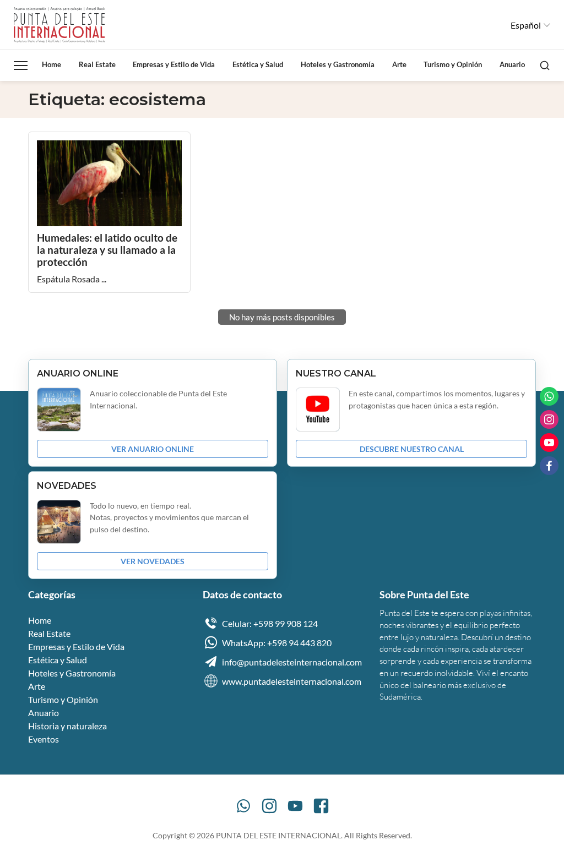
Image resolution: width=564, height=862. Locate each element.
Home (51, 64)
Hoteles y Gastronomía (338, 64)
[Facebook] (321, 806)
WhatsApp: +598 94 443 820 (277, 642)
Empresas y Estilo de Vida (174, 64)
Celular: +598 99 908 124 (270, 623)
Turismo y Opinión (453, 64)
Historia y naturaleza (67, 726)
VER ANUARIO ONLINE (152, 449)
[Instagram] (269, 806)
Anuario (512, 64)
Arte (399, 64)
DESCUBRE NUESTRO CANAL (412, 449)
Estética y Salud (257, 64)
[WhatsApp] (243, 806)
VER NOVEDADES (153, 561)
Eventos (43, 739)
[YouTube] (295, 806)
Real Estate (97, 64)
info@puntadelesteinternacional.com (292, 662)
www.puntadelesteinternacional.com (291, 681)
